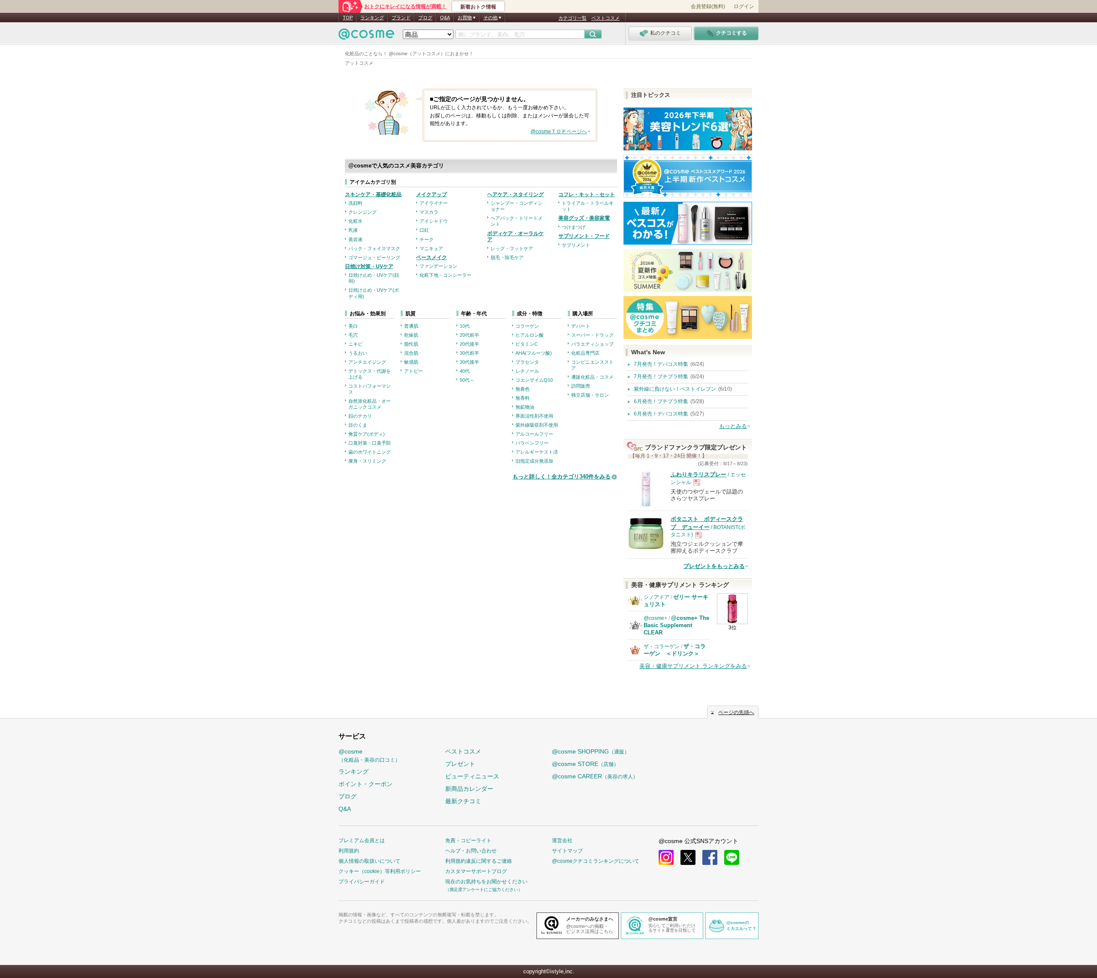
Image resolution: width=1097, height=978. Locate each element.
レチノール (527, 371)
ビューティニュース (472, 776)
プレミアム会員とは (362, 840)
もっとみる (733, 426)
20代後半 (469, 344)
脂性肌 (411, 344)
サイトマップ (567, 851)
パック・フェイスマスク (374, 248)
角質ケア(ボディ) (366, 434)
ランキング (372, 17)
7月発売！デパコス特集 (661, 364)
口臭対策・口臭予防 (369, 443)
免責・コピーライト (468, 840)
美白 (353, 326)
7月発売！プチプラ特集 (661, 377)
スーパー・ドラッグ (592, 335)
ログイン (744, 6)
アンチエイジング (367, 362)
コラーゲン (527, 326)
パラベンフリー (532, 443)
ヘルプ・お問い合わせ (471, 851)
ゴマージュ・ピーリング (374, 257)
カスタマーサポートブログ (476, 871)
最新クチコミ (463, 801)
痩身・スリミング (367, 461)
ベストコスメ (605, 18)
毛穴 (353, 335)
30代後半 (469, 362)
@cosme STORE (585, 763)
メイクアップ (431, 194)
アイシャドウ (434, 221)
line (731, 857)
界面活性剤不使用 (534, 416)
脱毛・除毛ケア (507, 257)
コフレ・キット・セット (586, 194)
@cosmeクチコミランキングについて (595, 861)
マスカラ (429, 212)
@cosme (369, 755)
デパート (580, 326)
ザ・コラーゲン (662, 646)
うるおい (357, 353)
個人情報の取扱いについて (369, 861)
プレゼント (460, 763)
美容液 (355, 239)
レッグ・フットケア (512, 248)
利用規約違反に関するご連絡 (478, 861)
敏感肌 (411, 362)
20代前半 (469, 335)
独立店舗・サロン (590, 395)
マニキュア (431, 248)
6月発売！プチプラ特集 (661, 401)
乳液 (353, 230)
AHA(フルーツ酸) (534, 353)
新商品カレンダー (469, 788)
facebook (709, 857)
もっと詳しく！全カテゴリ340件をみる (562, 476)
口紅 (424, 230)
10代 (465, 326)
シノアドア (656, 597)
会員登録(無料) (708, 6)
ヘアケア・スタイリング (515, 194)
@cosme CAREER (595, 776)
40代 (465, 371)
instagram (666, 857)
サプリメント (576, 245)
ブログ (425, 17)
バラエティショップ (592, 344)
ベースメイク (431, 257)
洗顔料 (355, 203)
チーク (427, 239)
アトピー (413, 371)
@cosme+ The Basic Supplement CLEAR (676, 625)
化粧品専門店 (585, 353)
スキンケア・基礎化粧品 (373, 194)
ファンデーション (438, 266)
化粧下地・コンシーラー (445, 275)
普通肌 (411, 326)
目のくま (357, 425)
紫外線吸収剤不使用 (537, 425)
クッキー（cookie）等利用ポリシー (380, 871)
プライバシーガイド (362, 882)
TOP (348, 17)
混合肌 (411, 353)
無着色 (523, 389)
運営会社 (562, 840)
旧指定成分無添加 (534, 461)
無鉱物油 (525, 407)
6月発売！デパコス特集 (661, 414)
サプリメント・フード (584, 236)
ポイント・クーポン (366, 784)
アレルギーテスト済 (537, 452)
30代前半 (469, 353)
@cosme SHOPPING (590, 751)
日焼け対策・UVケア (369, 266)
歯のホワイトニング (369, 452)
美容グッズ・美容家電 (584, 218)
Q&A (445, 17)
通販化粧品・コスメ (592, 377)
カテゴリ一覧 (572, 18)
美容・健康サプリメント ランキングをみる (693, 666)
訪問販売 (580, 386)
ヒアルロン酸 (530, 335)
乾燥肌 (411, 335)
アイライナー (434, 203)
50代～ (467, 380)
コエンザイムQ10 (534, 380)
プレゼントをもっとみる (714, 566)
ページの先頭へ (736, 712)
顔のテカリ (360, 416)
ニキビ (355, 344)
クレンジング (362, 212)
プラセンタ (527, 362)
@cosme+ (655, 618)
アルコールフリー (534, 434)
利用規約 (349, 851)
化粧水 (355, 221)
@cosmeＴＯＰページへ (559, 132)
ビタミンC (527, 344)
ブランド (401, 17)
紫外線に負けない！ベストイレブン (675, 389)
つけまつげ (573, 227)
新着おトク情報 (478, 7)
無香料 (523, 398)
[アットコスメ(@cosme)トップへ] (366, 36)
